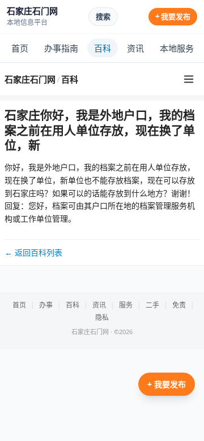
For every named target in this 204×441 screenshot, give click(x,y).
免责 (179, 305)
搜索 (103, 16)
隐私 (102, 317)
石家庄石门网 (30, 79)
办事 (46, 305)
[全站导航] (188, 79)
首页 (19, 48)
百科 (102, 48)
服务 (126, 305)
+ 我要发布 (172, 16)
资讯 (135, 48)
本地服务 (177, 48)
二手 (152, 305)
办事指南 (61, 48)
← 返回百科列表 (33, 252)
